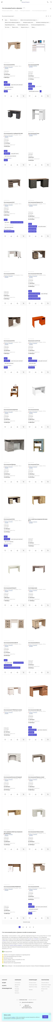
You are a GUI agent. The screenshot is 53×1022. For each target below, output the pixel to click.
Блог (42, 990)
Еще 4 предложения (7, 89)
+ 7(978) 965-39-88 (23, 999)
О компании (17, 982)
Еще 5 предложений (7, 365)
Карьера (17, 990)
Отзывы (17, 986)
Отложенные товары (46, 984)
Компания (18, 979)
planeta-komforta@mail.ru (27, 1002)
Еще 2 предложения (7, 158)
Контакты (17, 992)
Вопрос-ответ (44, 988)
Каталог (4, 979)
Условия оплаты (32, 982)
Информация (33, 979)
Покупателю (45, 979)
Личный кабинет (45, 982)
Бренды (31, 989)
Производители (7, 988)
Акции (4, 982)
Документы (17, 984)
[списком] (48, 16)
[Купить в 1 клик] (17, 96)
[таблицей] (50, 16)
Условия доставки (33, 984)
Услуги (4, 985)
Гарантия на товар (33, 986)
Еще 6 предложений (32, 365)
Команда (17, 988)
